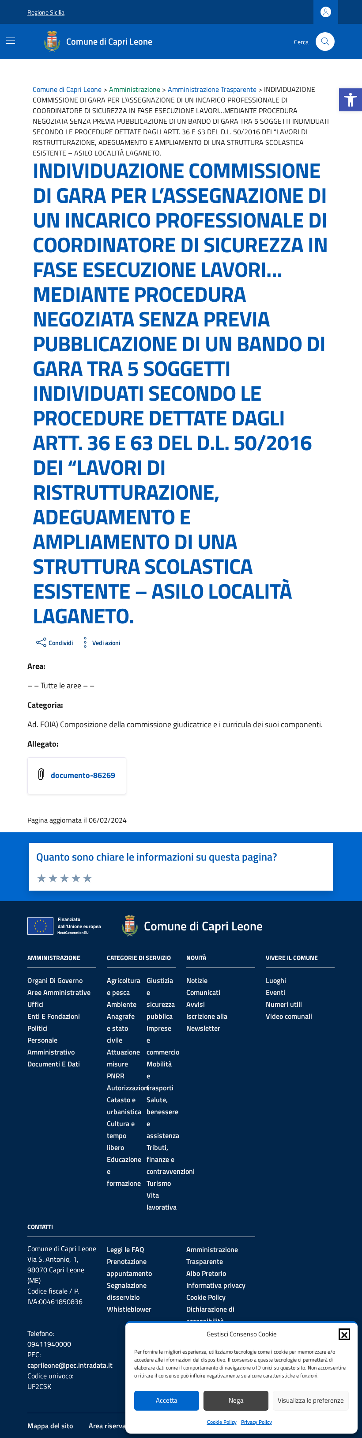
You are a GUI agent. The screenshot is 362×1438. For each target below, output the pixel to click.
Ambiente (121, 1004)
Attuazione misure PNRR (123, 1064)
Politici (37, 1028)
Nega (236, 1400)
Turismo (159, 1183)
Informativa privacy (215, 1285)
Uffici (35, 1004)
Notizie (196, 980)
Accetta (166, 1400)
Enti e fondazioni (53, 1016)
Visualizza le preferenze (311, 1400)
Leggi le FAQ (125, 1249)
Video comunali (289, 1016)
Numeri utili (284, 1004)
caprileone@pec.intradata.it (70, 1365)
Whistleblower (129, 1309)
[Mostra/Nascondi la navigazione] (10, 40)
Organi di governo (55, 980)
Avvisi (195, 1004)
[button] (350, 99)
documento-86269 (83, 775)
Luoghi (276, 980)
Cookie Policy (222, 1422)
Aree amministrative (58, 992)
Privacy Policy (256, 1422)
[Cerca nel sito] (325, 41)
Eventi (275, 992)
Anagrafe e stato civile (121, 1028)
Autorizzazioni (128, 1087)
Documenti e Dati (53, 1064)
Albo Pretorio (206, 1273)
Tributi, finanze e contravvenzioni (171, 1159)
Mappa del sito (50, 1425)
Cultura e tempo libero (121, 1135)
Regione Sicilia (45, 12)
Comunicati (203, 992)
